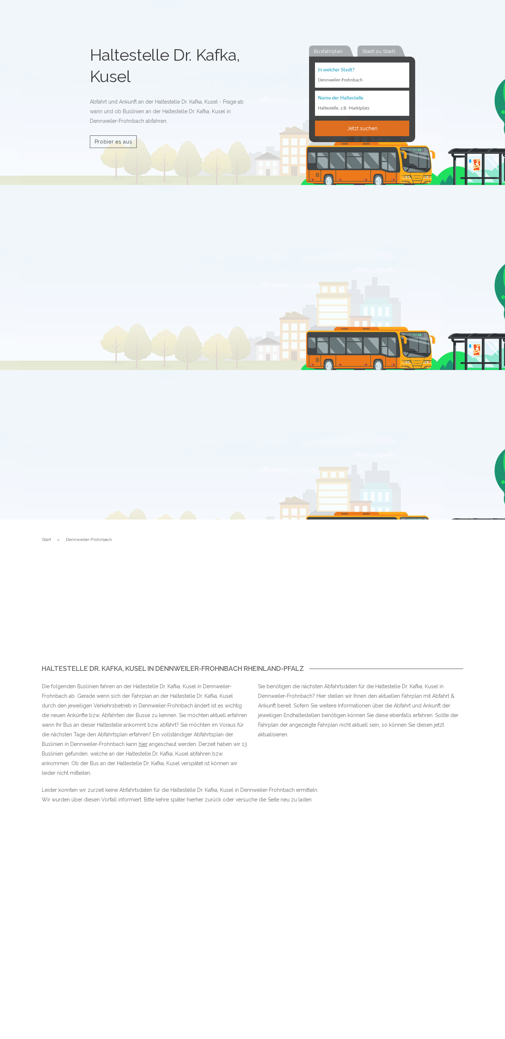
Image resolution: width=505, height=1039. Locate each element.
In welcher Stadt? (336, 70)
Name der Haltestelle (340, 98)
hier (143, 744)
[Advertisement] (252, 609)
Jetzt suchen (362, 128)
